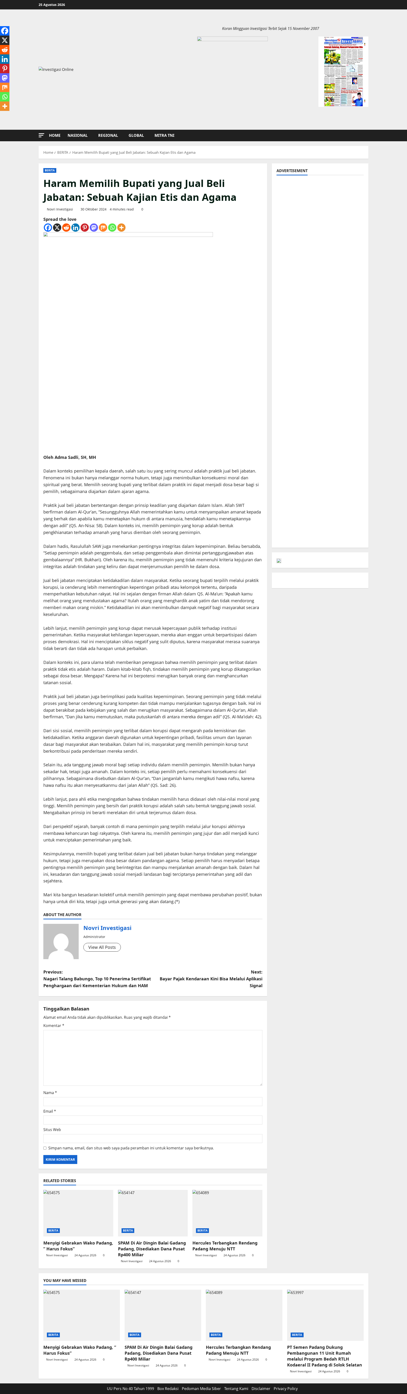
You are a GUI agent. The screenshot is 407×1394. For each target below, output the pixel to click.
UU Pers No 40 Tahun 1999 (130, 1388)
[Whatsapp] (112, 227)
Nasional (78, 135)
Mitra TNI (164, 135)
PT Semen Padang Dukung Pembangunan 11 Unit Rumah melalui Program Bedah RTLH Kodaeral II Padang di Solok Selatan (324, 1356)
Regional (108, 135)
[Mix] (103, 227)
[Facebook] (48, 227)
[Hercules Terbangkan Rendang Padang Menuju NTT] (227, 1213)
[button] (41, 135)
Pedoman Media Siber (201, 1388)
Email (49, 1111)
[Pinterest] (85, 227)
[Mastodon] (94, 227)
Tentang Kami (236, 1388)
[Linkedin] (75, 227)
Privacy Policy (286, 1388)
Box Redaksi (168, 1388)
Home (55, 135)
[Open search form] (367, 135)
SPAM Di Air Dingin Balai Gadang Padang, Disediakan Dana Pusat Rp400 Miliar (152, 1248)
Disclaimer (261, 1388)
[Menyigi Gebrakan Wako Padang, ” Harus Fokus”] (78, 1213)
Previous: (97, 978)
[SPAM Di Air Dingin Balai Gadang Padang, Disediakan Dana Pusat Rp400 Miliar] (153, 1213)
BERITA (50, 170)
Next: (211, 978)
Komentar (53, 1025)
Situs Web (52, 1129)
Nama (50, 1092)
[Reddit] (66, 227)
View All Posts (102, 947)
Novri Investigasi (60, 209)
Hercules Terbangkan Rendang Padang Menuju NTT (224, 1246)
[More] (121, 227)
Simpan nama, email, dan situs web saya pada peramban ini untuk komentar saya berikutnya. (131, 1148)
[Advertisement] (320, 213)
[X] (57, 227)
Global (136, 135)
